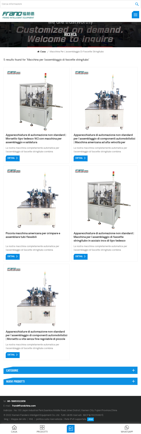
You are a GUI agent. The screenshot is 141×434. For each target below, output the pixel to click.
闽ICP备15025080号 (93, 415)
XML (31, 419)
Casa (43, 52)
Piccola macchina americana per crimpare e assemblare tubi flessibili (33, 235)
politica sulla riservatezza (49, 419)
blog (6, 419)
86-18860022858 (16, 401)
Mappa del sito (18, 419)
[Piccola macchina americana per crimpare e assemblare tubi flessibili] (36, 229)
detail (11, 158)
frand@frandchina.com (24, 406)
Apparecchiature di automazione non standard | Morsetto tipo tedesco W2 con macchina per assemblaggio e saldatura (36, 139)
